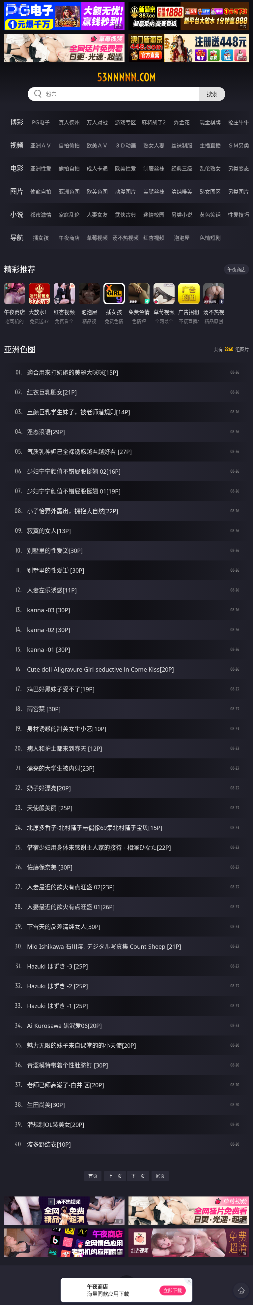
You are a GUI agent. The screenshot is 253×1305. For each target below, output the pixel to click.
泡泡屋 (182, 237)
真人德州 (69, 122)
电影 (16, 168)
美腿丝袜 (153, 191)
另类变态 (238, 168)
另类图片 (238, 191)
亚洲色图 (69, 191)
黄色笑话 (210, 214)
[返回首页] (241, 1290)
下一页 (138, 1176)
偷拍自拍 (69, 168)
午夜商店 (69, 237)
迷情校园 (153, 214)
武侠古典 (125, 214)
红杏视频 (153, 237)
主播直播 (210, 145)
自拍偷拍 (69, 145)
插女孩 (41, 237)
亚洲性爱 (40, 168)
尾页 (160, 1176)
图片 (16, 191)
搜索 (212, 94)
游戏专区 (125, 122)
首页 (93, 1176)
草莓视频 (97, 237)
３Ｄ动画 (125, 145)
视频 (16, 145)
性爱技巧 (238, 214)
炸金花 (182, 122)
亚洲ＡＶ (40, 145)
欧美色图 (97, 191)
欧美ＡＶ (97, 145)
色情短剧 (210, 237)
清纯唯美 (181, 191)
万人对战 (97, 122)
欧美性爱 (125, 168)
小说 (16, 214)
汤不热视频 (125, 237)
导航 (16, 237)
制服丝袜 (153, 168)
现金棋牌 (210, 122)
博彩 (16, 122)
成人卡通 (97, 168)
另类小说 (181, 214)
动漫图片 (125, 191)
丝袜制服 (181, 145)
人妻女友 (97, 214)
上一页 (115, 1176)
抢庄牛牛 (238, 122)
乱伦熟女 (210, 168)
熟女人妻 (153, 145)
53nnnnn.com (126, 77)
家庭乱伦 (69, 214)
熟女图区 (210, 191)
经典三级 (181, 168)
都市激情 (40, 214)
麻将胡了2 (154, 122)
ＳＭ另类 (238, 145)
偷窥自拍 (40, 191)
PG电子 (41, 122)
